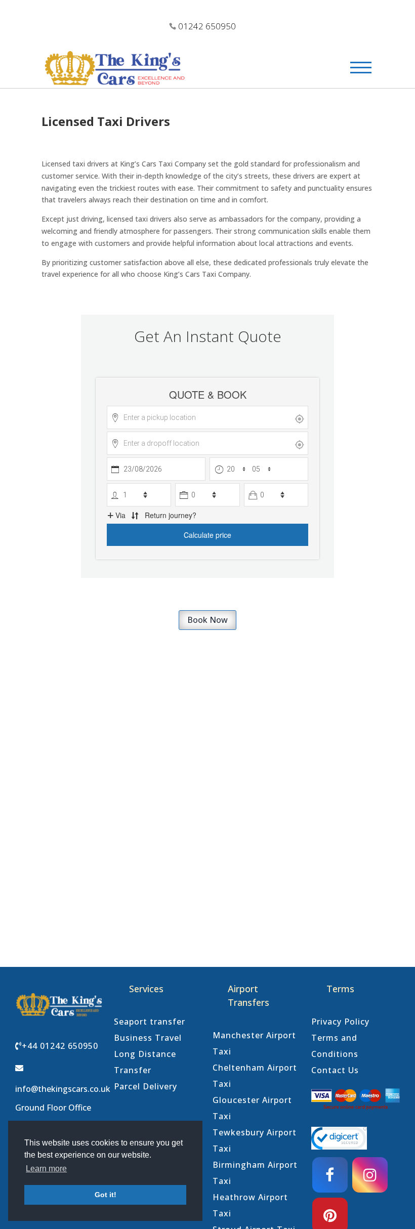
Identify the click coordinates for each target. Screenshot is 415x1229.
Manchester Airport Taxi (254, 1043)
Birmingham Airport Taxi (255, 1172)
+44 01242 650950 (60, 1045)
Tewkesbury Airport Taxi (255, 1140)
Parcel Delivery (145, 1086)
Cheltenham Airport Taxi (255, 1075)
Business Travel (148, 1037)
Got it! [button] (105, 1195)
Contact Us (335, 1070)
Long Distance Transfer (145, 1062)
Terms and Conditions (334, 1046)
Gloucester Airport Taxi (252, 1108)
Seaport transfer (149, 1021)
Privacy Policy (340, 1021)
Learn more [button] (46, 1168)
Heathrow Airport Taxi (250, 1205)
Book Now (207, 619)
